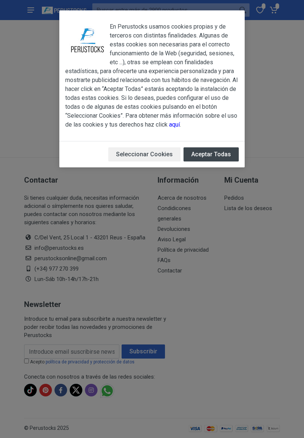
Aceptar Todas (211, 154)
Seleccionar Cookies (144, 154)
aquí (174, 124)
